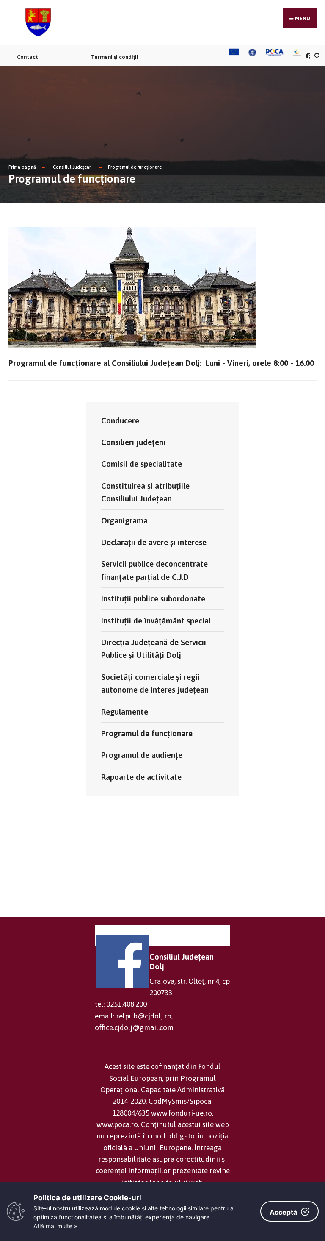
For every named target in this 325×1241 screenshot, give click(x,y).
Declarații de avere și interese (154, 542)
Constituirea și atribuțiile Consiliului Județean (145, 492)
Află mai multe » (55, 1226)
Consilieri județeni (133, 442)
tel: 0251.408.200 (121, 1004)
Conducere (120, 420)
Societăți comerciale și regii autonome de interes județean (155, 683)
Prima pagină (22, 167)
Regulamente (124, 711)
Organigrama (124, 520)
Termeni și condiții (114, 57)
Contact (27, 57)
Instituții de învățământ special (156, 620)
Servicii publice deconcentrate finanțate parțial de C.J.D (154, 570)
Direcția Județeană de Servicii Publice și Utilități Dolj (153, 648)
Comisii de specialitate (141, 463)
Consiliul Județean (72, 167)
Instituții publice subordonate (153, 598)
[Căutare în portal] (316, 55)
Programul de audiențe (141, 755)
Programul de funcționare (135, 167)
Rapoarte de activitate (141, 777)
